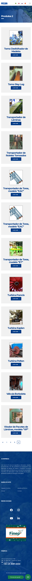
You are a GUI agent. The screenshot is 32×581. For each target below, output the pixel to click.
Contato (20, 491)
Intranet (3, 491)
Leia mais (15, 55)
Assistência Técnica (22, 488)
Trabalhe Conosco (5, 488)
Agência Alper (22, 573)
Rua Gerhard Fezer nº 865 (9, 559)
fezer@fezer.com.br (8, 562)
